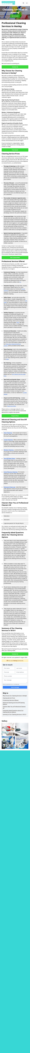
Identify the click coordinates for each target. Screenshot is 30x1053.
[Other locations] (23, 3)
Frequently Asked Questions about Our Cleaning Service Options (13, 711)
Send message (15, 687)
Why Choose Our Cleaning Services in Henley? (15, 695)
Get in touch (15, 16)
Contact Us (15, 67)
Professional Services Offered (10, 700)
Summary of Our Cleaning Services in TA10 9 (14, 714)
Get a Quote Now (15, 257)
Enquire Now (15, 416)
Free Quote (15, 150)
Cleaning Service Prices (9, 698)
